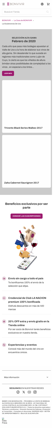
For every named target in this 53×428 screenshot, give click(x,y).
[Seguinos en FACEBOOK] (18, 392)
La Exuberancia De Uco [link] (11, 24)
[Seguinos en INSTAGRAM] (35, 392)
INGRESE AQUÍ (37, 411)
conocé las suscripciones (27, 216)
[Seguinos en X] (23, 392)
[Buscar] (3, 4)
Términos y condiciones (10, 409)
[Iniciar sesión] (42, 4)
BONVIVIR (6, 20)
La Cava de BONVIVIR (23, 20)
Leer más (8, 73)
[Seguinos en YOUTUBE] (29, 392)
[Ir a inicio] (16, 4)
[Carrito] (48, 4)
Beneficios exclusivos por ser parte (26, 205)
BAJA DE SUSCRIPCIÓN (29, 413)
